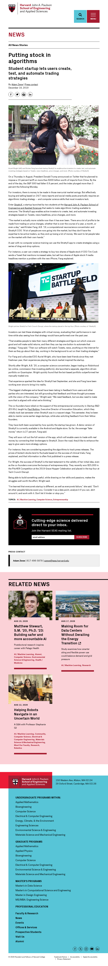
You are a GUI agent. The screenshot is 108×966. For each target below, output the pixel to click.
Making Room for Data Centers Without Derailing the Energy (75, 634)
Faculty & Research (26, 913)
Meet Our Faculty (22, 745)
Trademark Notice (60, 957)
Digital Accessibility (90, 957)
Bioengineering (23, 807)
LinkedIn (97, 949)
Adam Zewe (17, 84)
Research (86, 665)
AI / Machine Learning (26, 499)
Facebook (75, 949)
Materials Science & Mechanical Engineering (29, 741)
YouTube (92, 949)
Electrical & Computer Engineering (28, 738)
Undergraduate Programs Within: (38, 797)
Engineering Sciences (26, 825)
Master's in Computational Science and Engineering (43, 890)
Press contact (31, 84)
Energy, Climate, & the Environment (34, 821)
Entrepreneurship (60, 499)
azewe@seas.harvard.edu (56, 560)
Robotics (18, 748)
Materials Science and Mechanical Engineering (40, 835)
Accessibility (75, 957)
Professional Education (31, 906)
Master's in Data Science (28, 885)
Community (40, 734)
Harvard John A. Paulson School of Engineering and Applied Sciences (30, 782)
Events (19, 922)
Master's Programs (28, 881)
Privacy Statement (64, 959)
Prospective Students (28, 932)
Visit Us (19, 936)
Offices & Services (26, 927)
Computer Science (44, 499)
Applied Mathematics (26, 802)
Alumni (38, 654)
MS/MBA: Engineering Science (31, 899)
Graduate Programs (28, 841)
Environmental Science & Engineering (29, 658)
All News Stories (18, 45)
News (18, 918)
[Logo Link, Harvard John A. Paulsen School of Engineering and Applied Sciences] (30, 8)
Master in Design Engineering (31, 895)
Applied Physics (23, 851)
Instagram (86, 949)
